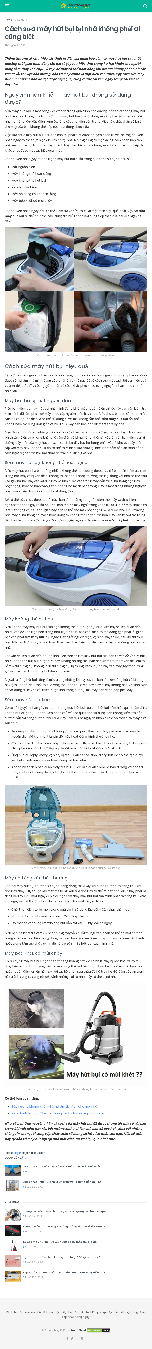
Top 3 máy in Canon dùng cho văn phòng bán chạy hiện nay (64, 1272)
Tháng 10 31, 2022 (33, 1277)
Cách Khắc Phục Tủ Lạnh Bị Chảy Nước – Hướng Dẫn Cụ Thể (62, 1182)
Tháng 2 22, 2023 (33, 1186)
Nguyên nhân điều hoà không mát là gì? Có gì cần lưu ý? (61, 1257)
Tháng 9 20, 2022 (34, 1231)
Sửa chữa (21, 20)
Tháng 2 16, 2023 (33, 1246)
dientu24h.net (77, 1330)
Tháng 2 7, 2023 (33, 1171)
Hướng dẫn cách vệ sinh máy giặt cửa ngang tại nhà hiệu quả (64, 1211)
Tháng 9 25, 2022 (34, 1262)
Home (8, 20)
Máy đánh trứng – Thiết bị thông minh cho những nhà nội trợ (58, 1113)
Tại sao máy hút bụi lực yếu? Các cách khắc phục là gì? (60, 1242)
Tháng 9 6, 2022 (33, 1216)
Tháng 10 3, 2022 (15, 45)
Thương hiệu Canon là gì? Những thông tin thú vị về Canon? (64, 1226)
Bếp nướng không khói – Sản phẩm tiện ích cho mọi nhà (54, 1106)
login (17, 1153)
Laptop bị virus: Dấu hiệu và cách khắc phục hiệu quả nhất (61, 1166)
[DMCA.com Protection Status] (98, 1330)
